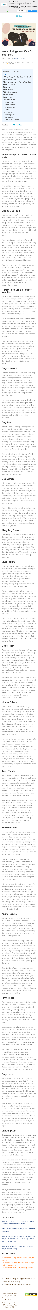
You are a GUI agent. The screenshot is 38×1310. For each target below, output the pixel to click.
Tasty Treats (9, 102)
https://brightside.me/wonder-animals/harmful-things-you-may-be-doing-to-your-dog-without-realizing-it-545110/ (18, 1238)
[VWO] (9, 11)
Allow (32, 11)
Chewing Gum (10, 115)
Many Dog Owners (10, 92)
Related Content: (13, 120)
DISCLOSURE (5, 64)
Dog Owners (8, 90)
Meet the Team (9, 1300)
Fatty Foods (9, 110)
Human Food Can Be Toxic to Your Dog (17, 82)
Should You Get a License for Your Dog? (18, 1285)
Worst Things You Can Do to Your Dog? (17, 77)
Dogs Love (9, 112)
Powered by (4, 11)
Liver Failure (8, 95)
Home (4, 1293)
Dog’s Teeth (8, 97)
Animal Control (10, 107)
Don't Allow (22, 11)
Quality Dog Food (10, 79)
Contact (9, 1293)
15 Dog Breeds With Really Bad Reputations (17, 1268)
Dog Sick (7, 87)
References (9, 117)
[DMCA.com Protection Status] (31, 1295)
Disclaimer (13, 1298)
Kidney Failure (10, 100)
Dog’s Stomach (9, 84)
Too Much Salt (10, 105)
